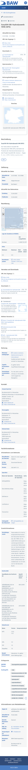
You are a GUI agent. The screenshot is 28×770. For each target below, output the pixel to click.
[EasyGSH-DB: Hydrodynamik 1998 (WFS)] (14, 115)
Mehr (4, 159)
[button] (3, 209)
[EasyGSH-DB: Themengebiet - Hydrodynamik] (22, 308)
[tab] (14, 8)
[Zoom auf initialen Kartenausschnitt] (3, 214)
